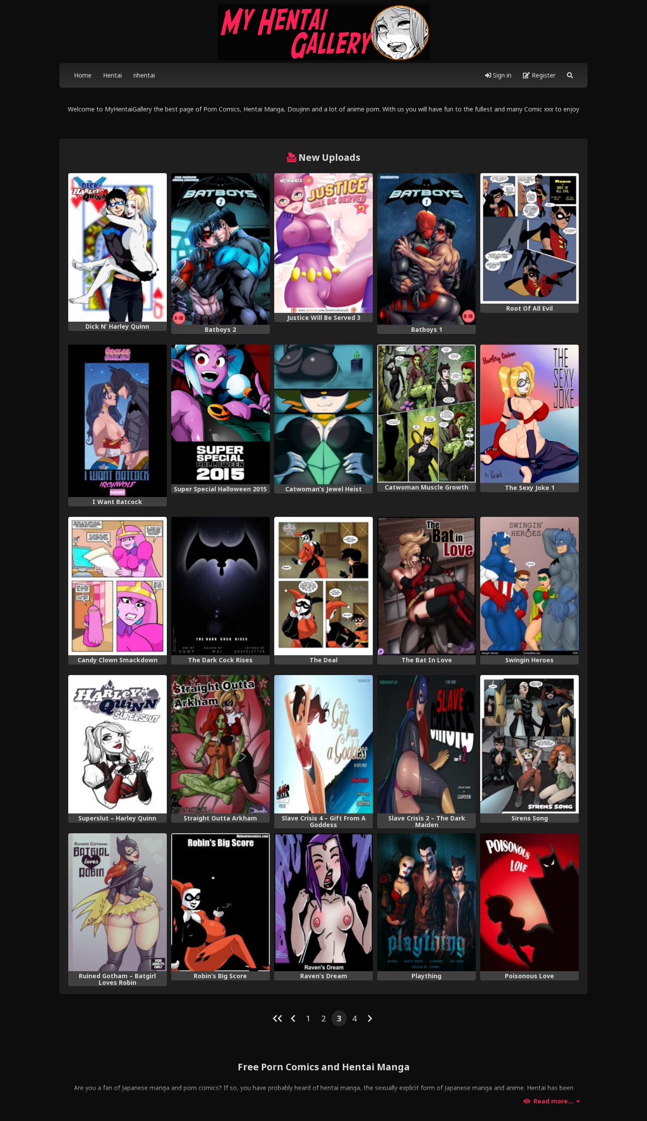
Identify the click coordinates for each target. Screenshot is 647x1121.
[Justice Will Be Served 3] (323, 243)
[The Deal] (323, 586)
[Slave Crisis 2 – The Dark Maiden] (426, 744)
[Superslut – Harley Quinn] (117, 744)
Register (542, 75)
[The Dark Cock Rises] (220, 586)
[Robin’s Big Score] (220, 902)
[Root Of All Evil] (529, 238)
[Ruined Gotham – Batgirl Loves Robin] (117, 902)
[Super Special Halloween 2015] (220, 414)
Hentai (112, 75)
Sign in (501, 75)
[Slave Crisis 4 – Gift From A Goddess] (323, 744)
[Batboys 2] (220, 249)
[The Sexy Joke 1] (529, 414)
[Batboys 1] (426, 249)
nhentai (144, 75)
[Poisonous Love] (529, 902)
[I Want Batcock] (117, 421)
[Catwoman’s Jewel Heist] (323, 414)
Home (83, 75)
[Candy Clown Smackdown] (117, 586)
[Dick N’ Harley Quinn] (117, 247)
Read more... (553, 1101)
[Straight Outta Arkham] (220, 744)
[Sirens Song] (529, 744)
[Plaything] (426, 902)
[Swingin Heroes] (529, 586)
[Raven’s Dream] (323, 902)
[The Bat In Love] (426, 586)
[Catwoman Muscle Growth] (426, 413)
